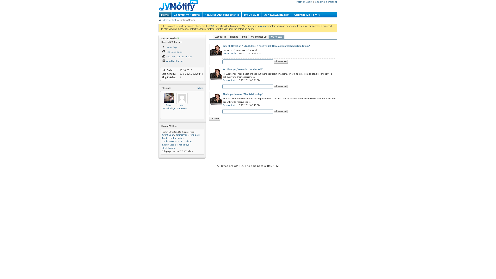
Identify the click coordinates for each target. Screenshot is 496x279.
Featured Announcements (222, 14)
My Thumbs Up (259, 37)
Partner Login (304, 1)
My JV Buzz (251, 14)
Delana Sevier (230, 53)
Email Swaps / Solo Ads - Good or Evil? (243, 69)
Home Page (171, 47)
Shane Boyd (183, 145)
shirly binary (168, 148)
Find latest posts (173, 52)
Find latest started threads (178, 56)
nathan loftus (176, 138)
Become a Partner (326, 1)
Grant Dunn (168, 135)
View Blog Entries (174, 61)
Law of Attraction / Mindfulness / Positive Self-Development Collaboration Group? (266, 46)
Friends (234, 37)
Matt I (165, 138)
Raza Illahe (186, 141)
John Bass (195, 135)
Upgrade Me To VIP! (307, 14)
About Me (220, 37)
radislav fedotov (170, 141)
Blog (244, 37)
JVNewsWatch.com (276, 14)
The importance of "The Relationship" (243, 94)
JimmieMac (182, 135)
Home (165, 14)
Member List (169, 20)
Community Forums (187, 14)
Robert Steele (169, 145)
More (200, 88)
